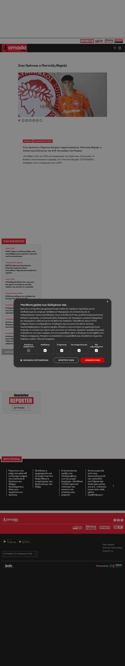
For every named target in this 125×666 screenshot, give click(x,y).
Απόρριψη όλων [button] (66, 360)
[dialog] (62, 333)
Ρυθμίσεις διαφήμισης (29, 336)
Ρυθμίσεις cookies (28, 339)
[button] (34, 360)
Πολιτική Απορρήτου (46, 339)
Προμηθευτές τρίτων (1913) (84, 321)
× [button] (107, 302)
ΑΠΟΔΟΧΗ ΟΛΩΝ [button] (92, 360)
